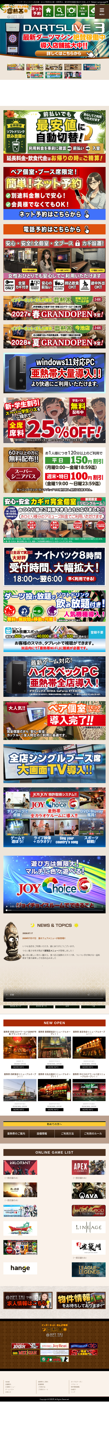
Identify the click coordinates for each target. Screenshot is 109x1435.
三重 (93, 1006)
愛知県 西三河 (15, 1006)
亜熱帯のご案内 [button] (16, 1133)
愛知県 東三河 (41, 1006)
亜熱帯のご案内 (43, 1382)
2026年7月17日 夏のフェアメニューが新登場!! (43, 938)
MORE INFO (19, 1067)
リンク (73, 1392)
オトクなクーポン (76, 1382)
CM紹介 (73, 1389)
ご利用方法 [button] (67, 1133)
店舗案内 (8, 1384)
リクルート (74, 1384)
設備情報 (41, 1384)
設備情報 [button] (42, 1133)
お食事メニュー (10, 1387)
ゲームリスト (9, 1389)
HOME (7, 1382)
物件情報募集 (75, 1387)
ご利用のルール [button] (93, 1133)
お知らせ (8, 1392)
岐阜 (67, 1006)
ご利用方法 (41, 1387)
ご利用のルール (43, 1389)
